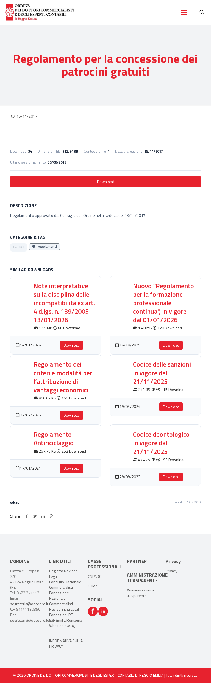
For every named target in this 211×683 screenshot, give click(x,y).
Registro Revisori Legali (63, 573)
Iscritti (18, 247)
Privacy (171, 571)
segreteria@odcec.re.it (29, 604)
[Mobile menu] (183, 12)
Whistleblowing (62, 625)
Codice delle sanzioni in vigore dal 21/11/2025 (162, 372)
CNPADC (94, 576)
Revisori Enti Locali (64, 609)
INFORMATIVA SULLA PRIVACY (66, 643)
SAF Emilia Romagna (65, 620)
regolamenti (46, 246)
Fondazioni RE (61, 615)
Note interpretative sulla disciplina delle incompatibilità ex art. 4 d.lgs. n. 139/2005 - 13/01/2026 (64, 303)
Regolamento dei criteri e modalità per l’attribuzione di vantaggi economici (63, 377)
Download (105, 182)
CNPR (92, 586)
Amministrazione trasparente (141, 592)
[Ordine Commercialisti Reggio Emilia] (39, 12)
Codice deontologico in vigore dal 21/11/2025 (161, 442)
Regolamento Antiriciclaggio (54, 438)
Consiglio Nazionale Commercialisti (65, 584)
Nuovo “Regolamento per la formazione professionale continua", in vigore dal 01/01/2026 (163, 303)
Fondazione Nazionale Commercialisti (61, 598)
